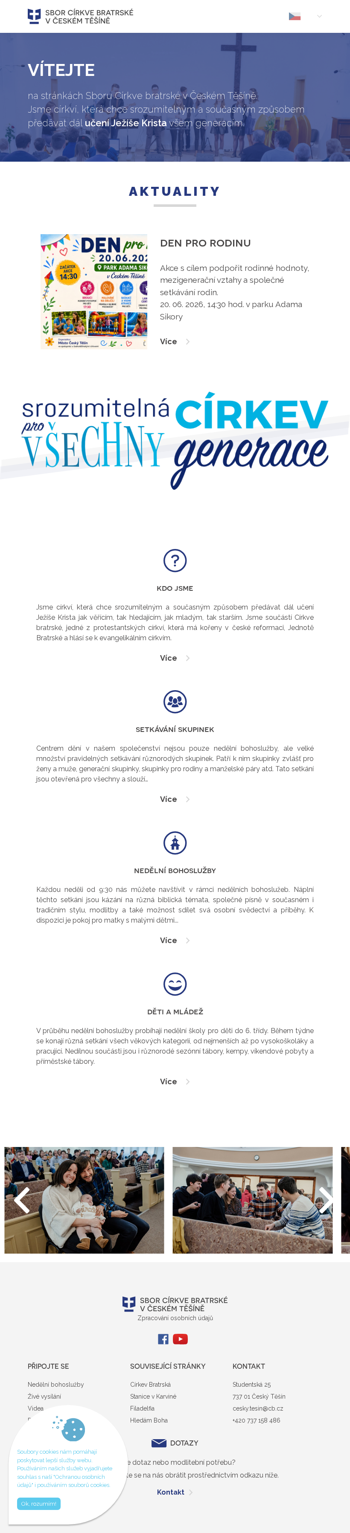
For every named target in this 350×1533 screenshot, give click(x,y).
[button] (327, 1200)
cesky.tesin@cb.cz (258, 1408)
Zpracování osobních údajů (175, 1318)
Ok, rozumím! (38, 1504)
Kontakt (170, 1492)
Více (168, 657)
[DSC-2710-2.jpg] (84, 1200)
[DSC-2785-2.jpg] (253, 1200)
